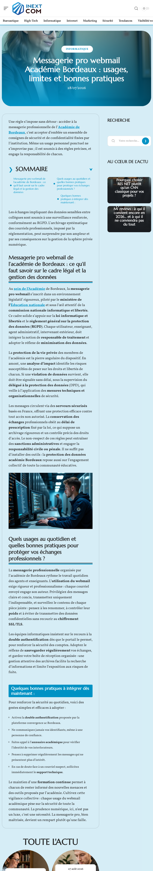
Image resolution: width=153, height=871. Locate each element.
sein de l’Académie (29, 288)
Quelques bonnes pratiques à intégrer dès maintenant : (74, 199)
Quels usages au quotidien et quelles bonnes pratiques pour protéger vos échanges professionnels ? (73, 183)
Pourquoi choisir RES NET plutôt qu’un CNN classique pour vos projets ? (129, 188)
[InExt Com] (27, 8)
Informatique (77, 49)
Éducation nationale (28, 305)
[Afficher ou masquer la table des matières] (70, 169)
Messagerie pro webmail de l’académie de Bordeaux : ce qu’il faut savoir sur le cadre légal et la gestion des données (29, 185)
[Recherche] (136, 8)
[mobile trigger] (7, 8)
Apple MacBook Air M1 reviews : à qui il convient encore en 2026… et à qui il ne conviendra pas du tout (129, 214)
